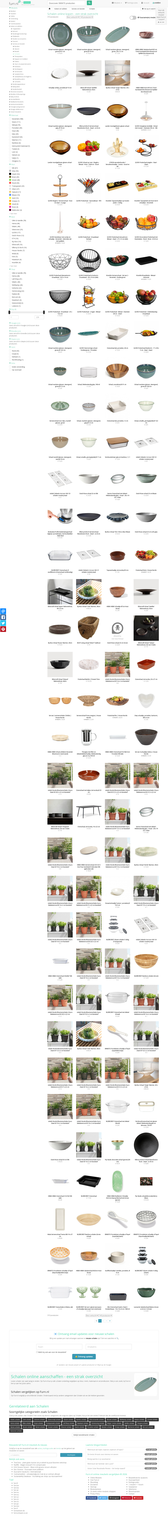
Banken (13, 11)
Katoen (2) (16, 155)
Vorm (13, 347)
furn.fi (16, 1508)
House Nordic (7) (18, 250)
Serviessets (18, 71)
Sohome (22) (17, 288)
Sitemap (93, 1487)
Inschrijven (71, 1455)
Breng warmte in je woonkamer (122, 1459)
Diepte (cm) (15, 339)
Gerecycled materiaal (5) (21, 146)
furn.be (16, 1485)
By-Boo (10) (16, 241)
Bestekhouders (19, 79)
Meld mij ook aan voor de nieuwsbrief (52, 1352)
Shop (13, 269)
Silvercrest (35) (17, 229)
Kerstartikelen (15, 99)
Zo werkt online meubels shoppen (103, 1491)
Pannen (15, 41)
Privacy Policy (95, 1494)
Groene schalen (152, 1420)
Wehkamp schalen (126, 1420)
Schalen (17, 54)
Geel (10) (15, 198)
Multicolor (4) (17, 210)
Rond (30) (15, 351)
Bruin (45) (15, 177)
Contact (131, 1494)
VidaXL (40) (16, 226)
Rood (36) (15, 183)
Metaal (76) (16, 125)
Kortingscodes (134, 1482)
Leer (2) (15, 152)
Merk (13, 217)
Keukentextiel (17, 89)
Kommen (17, 66)
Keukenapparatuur (18, 84)
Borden (17, 46)
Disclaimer (94, 1484)
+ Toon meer (13, 214)
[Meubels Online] (49, 9)
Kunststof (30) (17, 137)
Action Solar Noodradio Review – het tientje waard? (122, 1468)
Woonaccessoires (17, 92)
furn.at (16, 1490)
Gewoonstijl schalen (54, 1420)
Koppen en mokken (21, 59)
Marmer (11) (16, 140)
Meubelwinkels (95, 1489)
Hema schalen (15, 1423)
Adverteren (133, 1489)
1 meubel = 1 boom (136, 1484)
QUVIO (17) (16, 232)
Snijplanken (16, 29)
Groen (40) (16, 180)
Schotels (17, 82)
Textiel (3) (15, 149)
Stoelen (13, 14)
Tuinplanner (133, 1487)
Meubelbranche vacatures (138, 1478)
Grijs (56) (15, 171)
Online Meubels (96, 1478)
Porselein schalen (93, 1427)
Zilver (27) (15, 189)
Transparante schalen (53, 1423)
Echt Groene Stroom (21, 1467)
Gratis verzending (18, 367)
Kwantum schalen (82, 1423)
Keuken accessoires (19, 39)
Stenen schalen (15, 1427)
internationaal (36, 1472)
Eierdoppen (18, 69)
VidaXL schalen (15, 1420)
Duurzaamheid (134, 1480)
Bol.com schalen (148, 1427)
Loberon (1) (16, 306)
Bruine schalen (27, 1427)
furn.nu (16, 1492)
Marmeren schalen (134, 1427)
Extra (13, 363)
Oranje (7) (15, 201)
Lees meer (161, 22)
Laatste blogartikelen (96, 1445)
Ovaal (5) (15, 354)
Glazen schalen (68, 1420)
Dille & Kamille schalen (96, 1420)
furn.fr (16, 1483)
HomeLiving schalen (97, 1423)
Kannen (15, 31)
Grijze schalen (38, 1423)
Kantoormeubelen (17, 104)
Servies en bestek (18, 44)
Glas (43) (15, 134)
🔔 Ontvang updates (84, 1356)
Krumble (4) (16, 262)
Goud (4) (15, 204)
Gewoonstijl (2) (17, 303)
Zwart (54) (16, 174)
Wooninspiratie (134, 1491)
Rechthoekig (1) (18, 360)
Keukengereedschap (19, 34)
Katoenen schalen (16, 1431)
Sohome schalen (39, 1420)
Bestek (16, 51)
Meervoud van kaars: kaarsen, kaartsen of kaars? (122, 1450)
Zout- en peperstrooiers (22, 64)
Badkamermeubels (17, 102)
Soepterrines (18, 74)
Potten (16, 61)
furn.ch (16, 1499)
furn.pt (16, 1504)
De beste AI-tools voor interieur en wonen (122, 1454)
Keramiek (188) (17, 119)
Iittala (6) (15, 253)
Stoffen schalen (129, 1423)
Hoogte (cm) (15, 323)
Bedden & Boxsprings (18, 94)
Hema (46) (16, 223)
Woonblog (94, 1482)
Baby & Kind (15, 97)
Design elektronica (17, 109)
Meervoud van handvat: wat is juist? (122, 1464)
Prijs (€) (13, 309)
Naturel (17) (16, 192)
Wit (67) (15, 168)
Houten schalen (53, 1427)
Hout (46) (15, 131)
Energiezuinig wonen (18, 107)
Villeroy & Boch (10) (19, 247)
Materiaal (14, 115)
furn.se (16, 1497)
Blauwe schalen (112, 1420)
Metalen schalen (107, 1427)
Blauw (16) (16, 195)
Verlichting (14, 19)
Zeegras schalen (142, 1423)
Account (146, 3)
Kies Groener (18, 1469)
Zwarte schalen (79, 1427)
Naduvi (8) (16, 294)
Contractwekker (19, 1474)
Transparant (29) (18, 186)
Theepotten (18, 56)
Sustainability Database (22, 1476)
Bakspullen (16, 87)
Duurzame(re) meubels (148, 17)
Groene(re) (27, 2)
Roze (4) (15, 207)
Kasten (13, 21)
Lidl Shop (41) (17, 279)
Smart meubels (16, 112)
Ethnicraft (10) (17, 244)
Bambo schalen (81, 1420)
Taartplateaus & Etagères (22, 77)
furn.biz (16, 1506)
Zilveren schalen (66, 1427)
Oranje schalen (120, 1427)
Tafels (13, 16)
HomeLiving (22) (18, 291)
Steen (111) (16, 122)
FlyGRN (16, 1465)
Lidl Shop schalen (68, 1423)
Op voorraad (16, 370)
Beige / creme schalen (114, 1423)
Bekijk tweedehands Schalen (84, 1435)
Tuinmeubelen (16, 24)
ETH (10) (15, 238)
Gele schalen (27, 1420)
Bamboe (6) (16, 143)
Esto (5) (15, 256)
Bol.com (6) (16, 297)
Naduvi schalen (139, 1420)
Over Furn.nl (94, 1480)
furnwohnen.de (19, 1511)
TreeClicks (17, 1462)
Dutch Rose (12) (18, 235)
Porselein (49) (17, 128)
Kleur (13, 164)
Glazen (16, 49)
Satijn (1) (15, 158)
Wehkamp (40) (17, 285)
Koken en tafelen (16, 26)
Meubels (14, 8)
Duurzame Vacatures (21, 1472)
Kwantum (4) (16, 259)
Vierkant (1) (16, 357)
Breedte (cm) (16, 331)
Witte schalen (27, 1423)
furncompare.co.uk (21, 1513)
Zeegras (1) (16, 161)
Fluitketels (15, 36)
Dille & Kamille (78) (19, 220)
